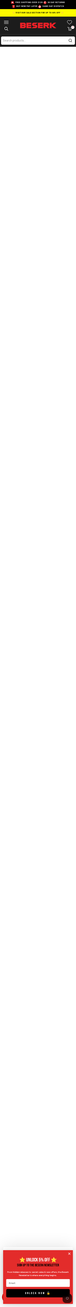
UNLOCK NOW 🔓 (38, 1293)
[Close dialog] (69, 1253)
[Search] (70, 40)
